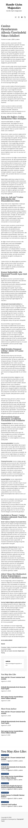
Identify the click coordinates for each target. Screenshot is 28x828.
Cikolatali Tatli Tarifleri (9, 804)
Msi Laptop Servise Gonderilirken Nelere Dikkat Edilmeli (12, 697)
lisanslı (3, 644)
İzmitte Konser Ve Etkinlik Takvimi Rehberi (12, 796)
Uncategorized (4, 755)
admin (18, 39)
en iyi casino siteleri (6, 640)
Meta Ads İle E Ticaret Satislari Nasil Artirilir (13, 678)
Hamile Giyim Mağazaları (14, 6)
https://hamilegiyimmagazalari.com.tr (14, 664)
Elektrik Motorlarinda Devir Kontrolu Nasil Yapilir (13, 688)
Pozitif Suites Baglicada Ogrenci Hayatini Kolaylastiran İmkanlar (11, 786)
